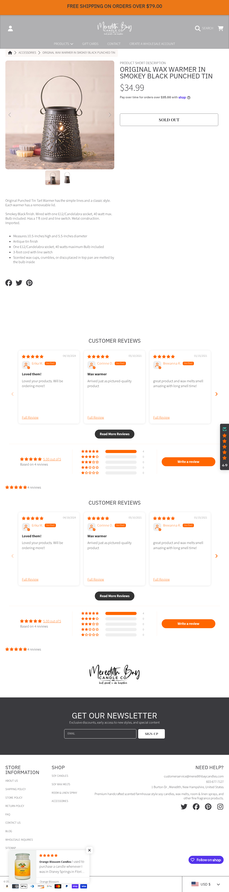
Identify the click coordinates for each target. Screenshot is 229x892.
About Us (11, 781)
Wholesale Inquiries (19, 840)
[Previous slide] (12, 394)
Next (109, 115)
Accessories (27, 53)
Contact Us (13, 823)
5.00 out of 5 (52, 459)
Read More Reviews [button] (114, 434)
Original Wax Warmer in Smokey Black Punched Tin (78, 53)
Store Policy (13, 798)
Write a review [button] (188, 461)
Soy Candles (60, 776)
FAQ (7, 814)
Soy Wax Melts (61, 784)
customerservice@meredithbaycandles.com (194, 776)
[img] (32, 356)
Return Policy (14, 806)
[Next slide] (216, 394)
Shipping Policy (15, 789)
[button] (205, 28)
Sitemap (10, 848)
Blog (8, 831)
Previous (10, 115)
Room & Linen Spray (64, 793)
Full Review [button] (30, 417)
